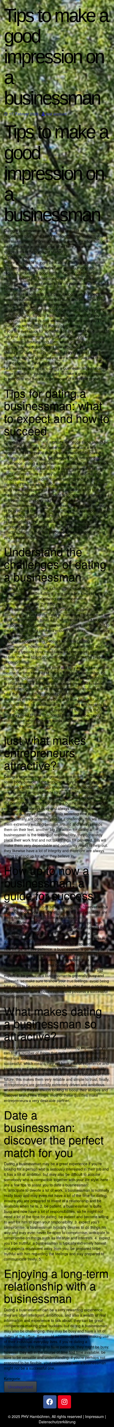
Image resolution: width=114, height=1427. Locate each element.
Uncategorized (20, 1386)
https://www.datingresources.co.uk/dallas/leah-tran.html (50, 1373)
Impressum (94, 1416)
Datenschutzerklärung (57, 1421)
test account (56, 113)
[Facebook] (49, 1401)
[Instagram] (64, 1401)
